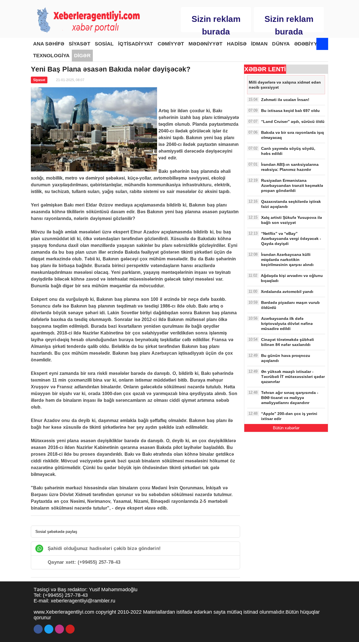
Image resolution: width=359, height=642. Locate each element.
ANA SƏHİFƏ (48, 44)
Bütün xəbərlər (286, 427)
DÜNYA (281, 44)
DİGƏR (82, 55)
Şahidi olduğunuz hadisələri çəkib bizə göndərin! (104, 548)
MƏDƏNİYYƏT (205, 44)
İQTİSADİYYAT (135, 44)
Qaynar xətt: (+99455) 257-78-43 (84, 562)
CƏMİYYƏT (171, 44)
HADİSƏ (237, 44)
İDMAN (259, 44)
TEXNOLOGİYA (51, 55)
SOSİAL (104, 44)
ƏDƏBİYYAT (308, 44)
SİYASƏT (79, 44)
